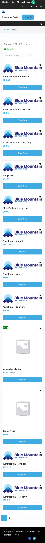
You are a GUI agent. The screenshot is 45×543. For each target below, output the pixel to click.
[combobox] (18, 54)
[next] (15, 518)
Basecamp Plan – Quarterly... (18, 142)
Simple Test (9, 430)
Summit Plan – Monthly (15, 496)
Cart (13, 2)
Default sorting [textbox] (18, 55)
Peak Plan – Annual (13, 241)
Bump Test (8, 175)
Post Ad (28, 17)
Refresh (10, 49)
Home (6, 29)
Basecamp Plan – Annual (16, 76)
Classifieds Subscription (15, 208)
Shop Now (22, 87)
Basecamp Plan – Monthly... (17, 109)
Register (16, 17)
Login (6, 17)
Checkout (6, 2)
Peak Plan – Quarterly (14, 306)
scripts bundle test (12, 369)
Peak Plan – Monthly (13, 274)
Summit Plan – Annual (14, 463)
